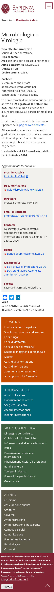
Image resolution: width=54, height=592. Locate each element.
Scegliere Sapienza (15, 405)
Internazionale (17, 390)
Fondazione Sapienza (17, 539)
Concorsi (9, 549)
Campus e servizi (14, 529)
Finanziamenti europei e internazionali (19, 454)
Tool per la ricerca (15, 471)
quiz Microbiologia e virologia (25, 189)
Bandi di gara (12, 544)
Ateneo (10, 494)
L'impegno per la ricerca (19, 433)
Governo (9, 514)
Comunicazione (13, 534)
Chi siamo (10, 500)
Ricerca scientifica (19, 428)
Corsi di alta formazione (18, 361)
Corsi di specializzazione (19, 347)
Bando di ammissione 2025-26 (25, 253)
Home (3, 20)
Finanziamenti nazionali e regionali (25, 461)
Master (8, 356)
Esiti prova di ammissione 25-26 (26, 266)
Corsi (11, 20)
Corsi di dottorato (15, 342)
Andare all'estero (14, 395)
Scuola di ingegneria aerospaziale (24, 351)
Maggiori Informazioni (14, 579)
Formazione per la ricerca (19, 476)
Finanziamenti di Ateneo (19, 400)
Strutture (9, 510)
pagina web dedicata (31, 125)
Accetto (7, 586)
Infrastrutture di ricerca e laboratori (25, 443)
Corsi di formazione (16, 366)
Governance (11, 481)
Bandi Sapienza (13, 466)
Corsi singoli (11, 337)
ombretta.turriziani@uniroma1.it (23, 215)
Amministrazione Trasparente (22, 524)
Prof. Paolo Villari (14, 176)
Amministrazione (14, 519)
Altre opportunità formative (20, 376)
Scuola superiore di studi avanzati (24, 332)
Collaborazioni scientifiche (20, 438)
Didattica (12, 322)
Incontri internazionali (17, 415)
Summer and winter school (20, 371)
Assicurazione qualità (17, 505)
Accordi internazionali (17, 410)
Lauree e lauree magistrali (20, 327)
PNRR (7, 448)
